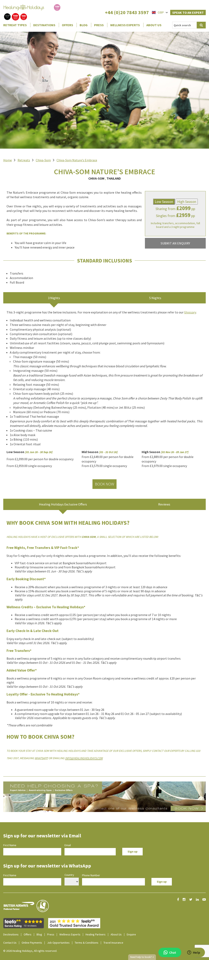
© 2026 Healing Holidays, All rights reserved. (30, 951)
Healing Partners (96, 934)
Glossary (190, 312)
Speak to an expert (188, 12)
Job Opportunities (58, 942)
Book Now (104, 483)
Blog (84, 25)
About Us (153, 25)
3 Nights (54, 298)
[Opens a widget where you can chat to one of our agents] (193, 953)
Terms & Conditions (86, 942)
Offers (67, 25)
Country (69, 875)
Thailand (114, 178)
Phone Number (91, 875)
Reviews (164, 504)
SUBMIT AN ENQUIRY (175, 243)
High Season (186, 201)
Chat (172, 952)
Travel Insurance (113, 942)
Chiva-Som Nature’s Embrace (77, 160)
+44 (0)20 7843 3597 (127, 12)
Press (99, 25)
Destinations (44, 25)
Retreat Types (15, 25)
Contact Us (10, 942)
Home (7, 160)
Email (67, 845)
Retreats (24, 160)
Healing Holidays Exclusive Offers (63, 504)
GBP (161, 12)
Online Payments (32, 942)
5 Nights (155, 298)
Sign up (133, 851)
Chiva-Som (43, 160)
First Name (9, 845)
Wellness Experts (125, 25)
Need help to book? (142, 957)
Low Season (164, 201)
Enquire (131, 934)
